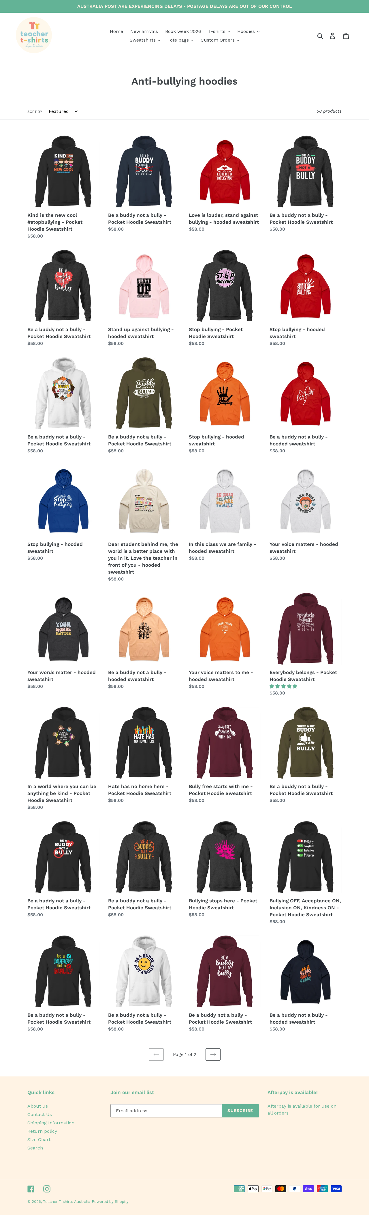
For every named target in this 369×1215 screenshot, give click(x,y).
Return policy (42, 1131)
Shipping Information (50, 1123)
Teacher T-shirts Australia (66, 1201)
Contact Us (39, 1114)
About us (37, 1106)
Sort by (34, 112)
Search (35, 1148)
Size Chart (38, 1139)
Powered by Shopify (110, 1201)
